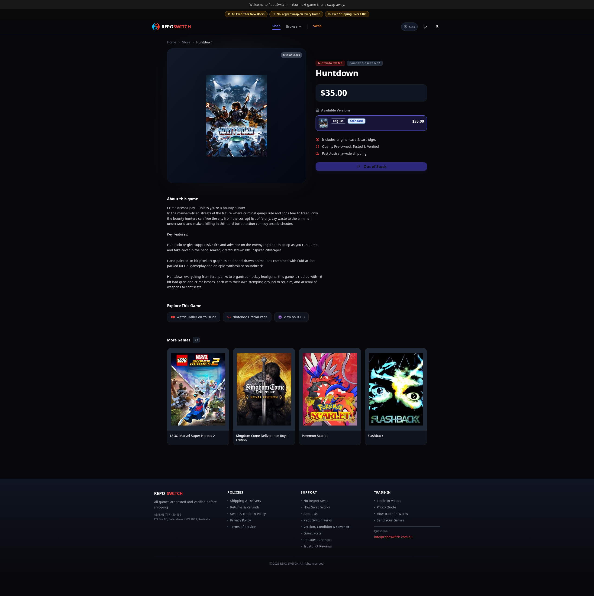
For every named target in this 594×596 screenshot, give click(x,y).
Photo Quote (386, 507)
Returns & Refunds (245, 507)
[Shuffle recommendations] (196, 340)
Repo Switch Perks (317, 520)
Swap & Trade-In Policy (248, 513)
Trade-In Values (389, 500)
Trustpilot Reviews (317, 546)
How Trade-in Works (392, 513)
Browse (291, 26)
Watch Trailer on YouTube (196, 317)
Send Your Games (390, 520)
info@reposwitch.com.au (393, 537)
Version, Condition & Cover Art (327, 526)
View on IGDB (294, 317)
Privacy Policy (240, 520)
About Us (310, 513)
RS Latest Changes (317, 539)
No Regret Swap (316, 500)
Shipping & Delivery (245, 500)
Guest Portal (313, 533)
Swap (317, 26)
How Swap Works (316, 507)
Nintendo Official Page (250, 317)
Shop (276, 26)
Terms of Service (243, 526)
